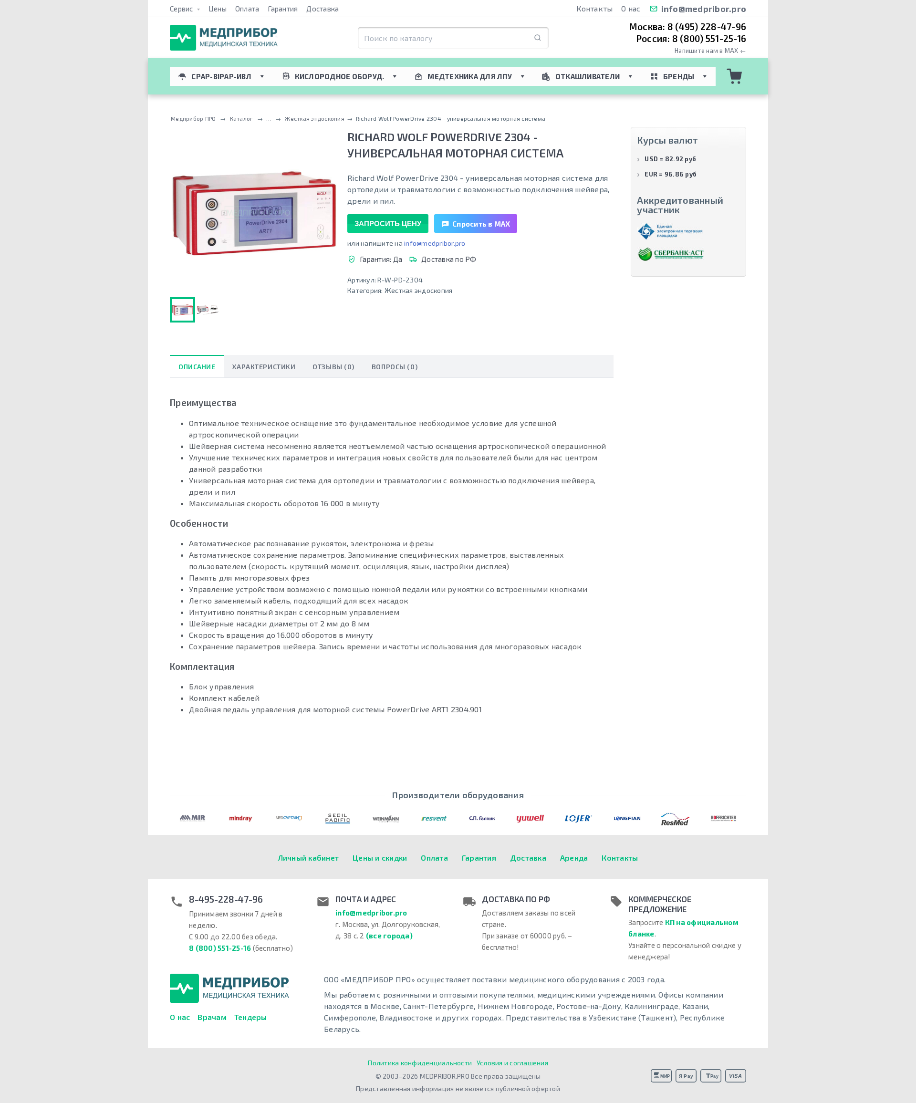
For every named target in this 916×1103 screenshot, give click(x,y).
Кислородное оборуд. (340, 76)
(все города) (389, 935)
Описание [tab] (196, 367)
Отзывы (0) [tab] (333, 367)
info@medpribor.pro (704, 8)
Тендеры (250, 1016)
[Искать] (538, 38)
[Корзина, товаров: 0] (734, 76)
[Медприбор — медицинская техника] (224, 38)
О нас (630, 8)
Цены (217, 8)
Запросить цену (387, 223)
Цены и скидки (380, 857)
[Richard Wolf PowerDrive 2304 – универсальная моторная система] (207, 310)
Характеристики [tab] (263, 367)
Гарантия (283, 8)
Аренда (574, 857)
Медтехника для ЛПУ (469, 76)
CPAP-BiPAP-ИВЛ (221, 76)
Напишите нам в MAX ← (710, 50)
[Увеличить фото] (254, 213)
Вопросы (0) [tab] (394, 367)
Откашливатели (587, 76)
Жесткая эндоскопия (419, 290)
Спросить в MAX (481, 223)
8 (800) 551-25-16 (220, 948)
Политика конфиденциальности (420, 1063)
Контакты (594, 8)
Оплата (247, 8)
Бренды (679, 76)
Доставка (322, 8)
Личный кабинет (308, 857)
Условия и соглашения (512, 1063)
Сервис (182, 8)
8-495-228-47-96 (226, 899)
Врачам (212, 1016)
